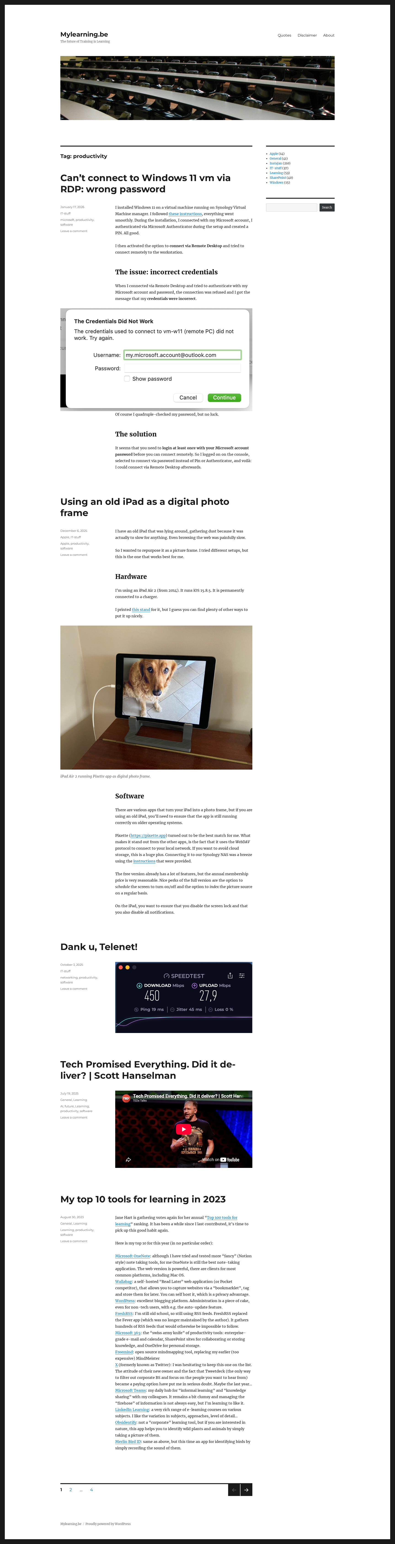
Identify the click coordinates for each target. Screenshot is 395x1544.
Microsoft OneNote (132, 1256)
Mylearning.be (84, 34)
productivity (85, 220)
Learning (80, 1100)
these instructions (185, 213)
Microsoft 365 (128, 1332)
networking (69, 977)
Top (211, 1217)
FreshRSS (124, 1313)
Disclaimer (307, 35)
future (69, 1106)
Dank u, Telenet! (99, 946)
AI (61, 1106)
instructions (144, 861)
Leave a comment (73, 231)
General (66, 1100)
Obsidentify (125, 1422)
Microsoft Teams (130, 1390)
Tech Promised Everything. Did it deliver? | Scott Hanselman (147, 1070)
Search (327, 207)
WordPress (125, 1300)
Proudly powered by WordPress (108, 1524)
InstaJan (276, 163)
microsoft (67, 220)
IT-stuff (65, 213)
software (66, 224)
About (329, 35)
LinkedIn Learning (132, 1409)
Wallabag (123, 1281)
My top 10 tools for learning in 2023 (143, 1199)
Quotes (284, 35)
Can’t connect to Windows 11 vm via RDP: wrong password (145, 183)
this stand (141, 609)
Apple (64, 537)
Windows (276, 183)
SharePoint (278, 178)
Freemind (124, 1352)
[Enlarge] (301, 314)
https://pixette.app (148, 835)
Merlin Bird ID (128, 1441)
